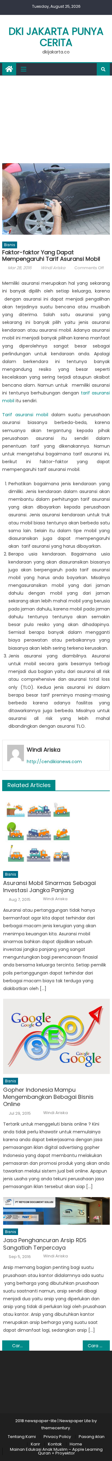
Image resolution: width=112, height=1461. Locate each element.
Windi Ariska (53, 268)
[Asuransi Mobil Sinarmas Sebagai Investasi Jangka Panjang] (56, 832)
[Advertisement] (56, 118)
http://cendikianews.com (54, 761)
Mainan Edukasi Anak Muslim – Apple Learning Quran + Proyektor (56, 1451)
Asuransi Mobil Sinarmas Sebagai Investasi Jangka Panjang (49, 886)
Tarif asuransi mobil (25, 415)
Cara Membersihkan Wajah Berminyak (99, 1346)
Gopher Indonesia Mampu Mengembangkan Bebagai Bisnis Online (48, 1097)
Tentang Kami (22, 1437)
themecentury (55, 1428)
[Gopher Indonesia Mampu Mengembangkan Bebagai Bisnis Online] (56, 1036)
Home (76, 1444)
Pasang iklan (92, 1437)
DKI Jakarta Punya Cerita (56, 36)
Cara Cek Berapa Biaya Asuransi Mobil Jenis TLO (20, 1346)
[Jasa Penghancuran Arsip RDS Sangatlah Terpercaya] (56, 1211)
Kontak (55, 1444)
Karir (35, 1444)
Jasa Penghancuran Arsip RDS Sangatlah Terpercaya (44, 1244)
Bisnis (9, 244)
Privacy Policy (57, 1437)
